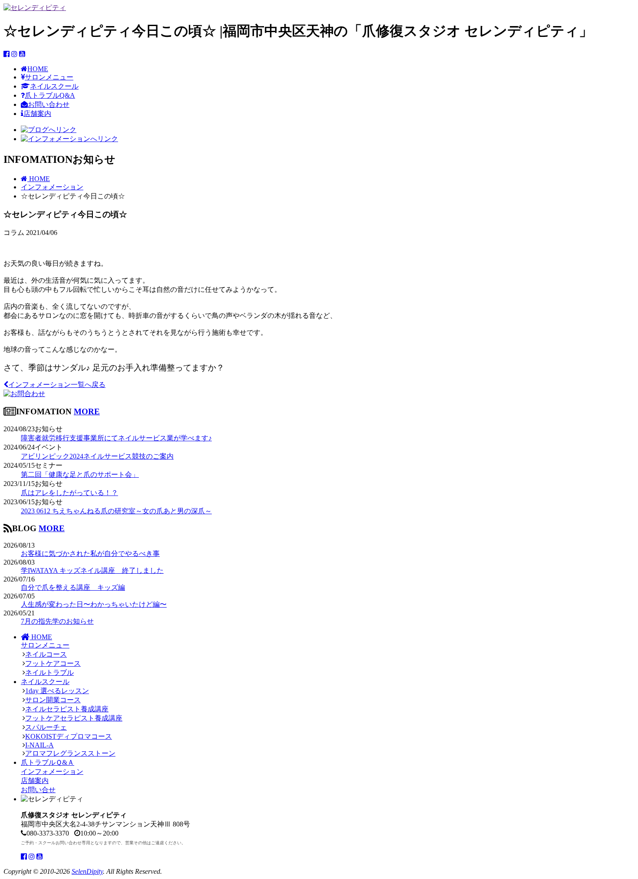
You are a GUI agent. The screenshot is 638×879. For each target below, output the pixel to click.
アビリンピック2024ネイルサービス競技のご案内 (97, 456)
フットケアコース (53, 663)
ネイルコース (46, 654)
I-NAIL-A (39, 745)
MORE (87, 411)
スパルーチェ (46, 727)
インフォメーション (52, 771)
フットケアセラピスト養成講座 (73, 718)
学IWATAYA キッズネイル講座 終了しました (92, 570)
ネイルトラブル (49, 672)
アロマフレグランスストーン (70, 753)
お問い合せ (38, 789)
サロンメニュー (49, 77)
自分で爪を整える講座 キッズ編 (73, 587)
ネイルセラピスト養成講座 (67, 709)
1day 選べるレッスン (57, 690)
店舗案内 (37, 113)
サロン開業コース (53, 700)
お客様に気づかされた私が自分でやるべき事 (90, 553)
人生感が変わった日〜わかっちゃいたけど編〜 (94, 604)
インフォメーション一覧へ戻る (56, 384)
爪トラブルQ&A (50, 95)
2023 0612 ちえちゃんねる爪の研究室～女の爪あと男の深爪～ (116, 511)
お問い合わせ (48, 104)
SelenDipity (87, 871)
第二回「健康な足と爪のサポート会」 (80, 474)
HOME (37, 69)
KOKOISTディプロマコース (68, 736)
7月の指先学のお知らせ (57, 621)
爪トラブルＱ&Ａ (47, 762)
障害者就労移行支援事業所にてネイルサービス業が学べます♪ (116, 438)
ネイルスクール (54, 86)
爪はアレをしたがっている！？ (69, 492)
